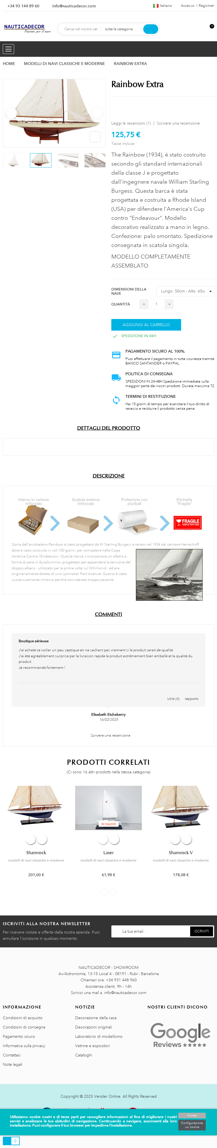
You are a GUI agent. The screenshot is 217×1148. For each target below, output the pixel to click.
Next (97, 113)
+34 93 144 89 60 (23, 5)
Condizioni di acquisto (23, 1017)
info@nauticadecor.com (74, 5)
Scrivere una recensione (178, 123)
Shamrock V (181, 853)
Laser (108, 853)
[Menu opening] (8, 49)
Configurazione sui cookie (192, 1125)
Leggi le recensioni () (131, 123)
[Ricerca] (150, 29)
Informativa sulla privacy (24, 1045)
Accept (192, 1115)
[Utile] (173, 693)
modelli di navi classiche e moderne (36, 860)
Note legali (12, 1064)
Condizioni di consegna (24, 1027)
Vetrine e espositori (92, 1045)
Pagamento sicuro (19, 1036)
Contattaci (12, 1055)
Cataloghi (83, 1055)
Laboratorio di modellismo (99, 1036)
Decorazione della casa (95, 1017)
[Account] (200, 29)
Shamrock (36, 853)
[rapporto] (191, 693)
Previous (11, 113)
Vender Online (107, 1096)
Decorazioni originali (93, 1027)
